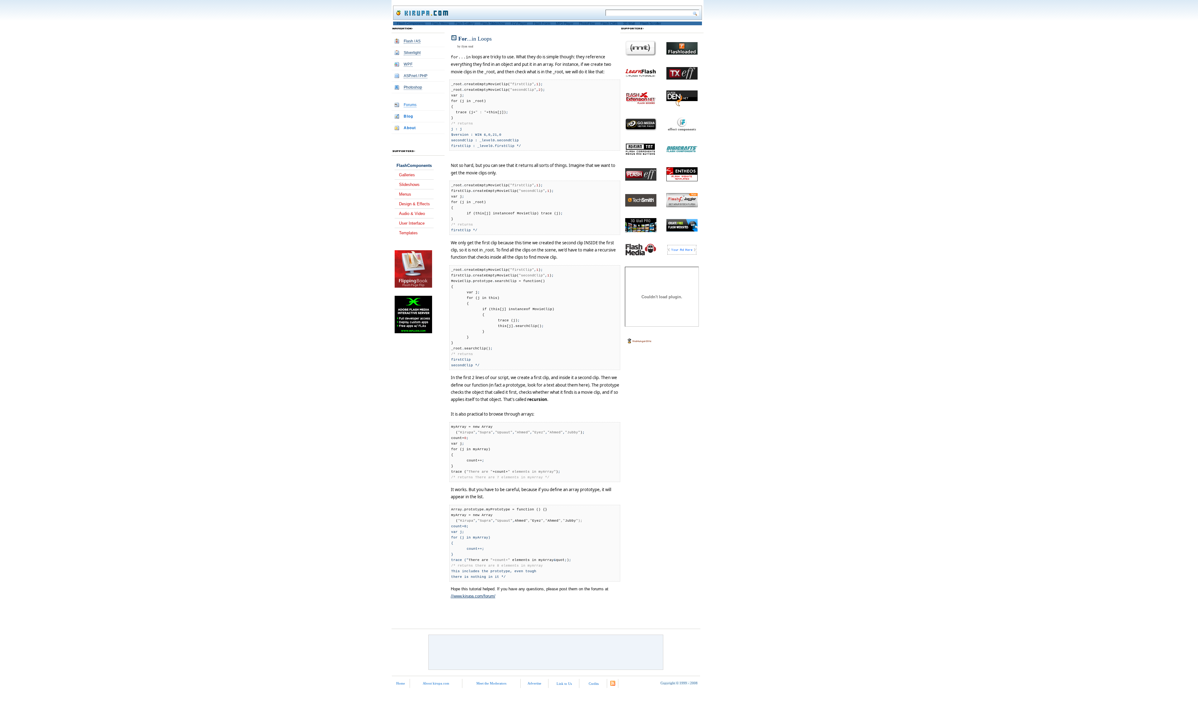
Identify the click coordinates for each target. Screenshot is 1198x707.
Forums (410, 105)
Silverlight (412, 53)
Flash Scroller (650, 23)
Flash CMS (609, 23)
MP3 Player (564, 23)
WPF (408, 64)
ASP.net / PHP (415, 76)
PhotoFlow (587, 23)
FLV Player (519, 23)
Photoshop (413, 87)
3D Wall (629, 23)
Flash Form (541, 23)
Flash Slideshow (492, 23)
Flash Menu (440, 23)
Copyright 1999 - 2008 (679, 683)
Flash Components (411, 23)
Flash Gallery (465, 23)
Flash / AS (412, 41)
